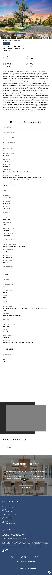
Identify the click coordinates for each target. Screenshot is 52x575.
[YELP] (30, 557)
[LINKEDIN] (34, 557)
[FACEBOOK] (17, 557)
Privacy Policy (31, 568)
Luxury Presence (30, 561)
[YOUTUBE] (38, 557)
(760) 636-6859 (9, 518)
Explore (8, 447)
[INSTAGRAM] (12, 557)
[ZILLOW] (21, 557)
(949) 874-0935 (9, 511)
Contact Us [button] (26, 487)
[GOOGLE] (25, 557)
